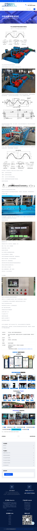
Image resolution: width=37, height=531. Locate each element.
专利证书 (9, 519)
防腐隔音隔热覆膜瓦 (21, 427)
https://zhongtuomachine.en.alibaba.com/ (25, 348)
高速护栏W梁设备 (16, 431)
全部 (3, 427)
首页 (6, 18)
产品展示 (9, 18)
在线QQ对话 (8, 474)
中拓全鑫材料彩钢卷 (30, 427)
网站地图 (10, 510)
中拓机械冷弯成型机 (14, 18)
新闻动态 (4, 445)
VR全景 (10, 522)
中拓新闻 (9, 515)
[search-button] (34, 9)
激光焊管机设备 (32, 436)
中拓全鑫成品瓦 (25, 429)
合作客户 (9, 521)
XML (12, 510)
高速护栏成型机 (10, 431)
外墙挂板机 (4, 436)
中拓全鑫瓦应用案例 (6, 429)
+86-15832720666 (31, 5)
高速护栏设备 (6, 431)
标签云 (8, 510)
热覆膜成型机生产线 (11, 427)
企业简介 (9, 518)
